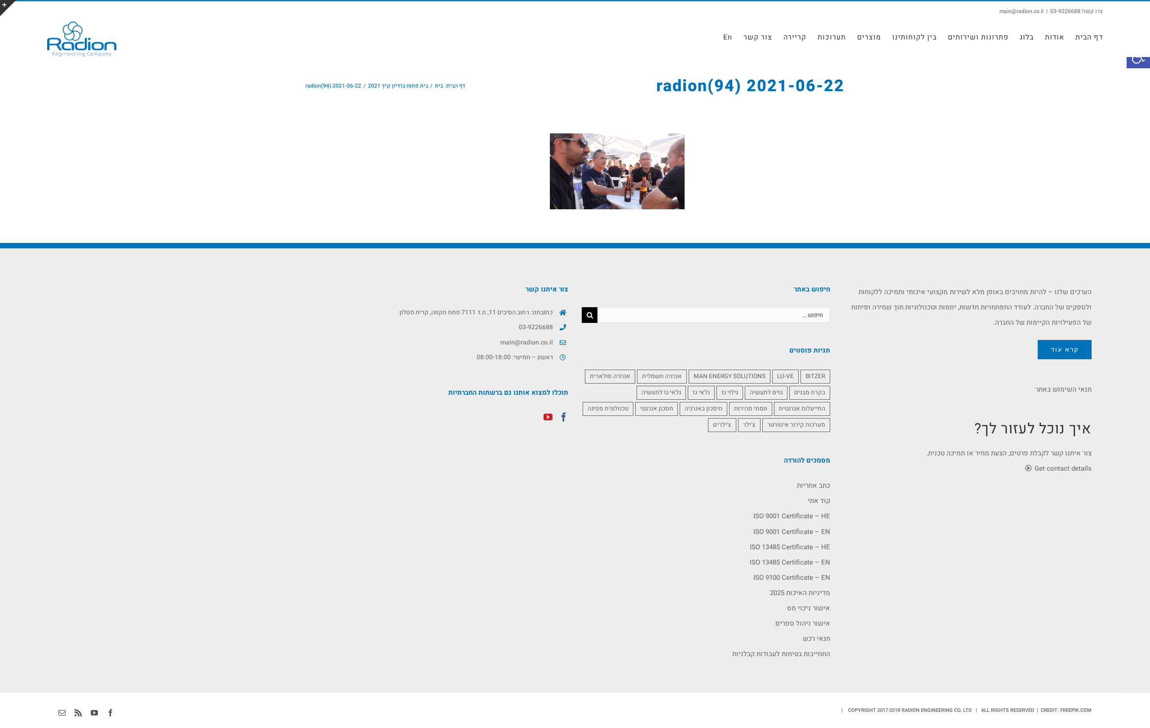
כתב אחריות (813, 485)
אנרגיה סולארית (610, 376)
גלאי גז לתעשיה (661, 392)
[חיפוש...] (713, 315)
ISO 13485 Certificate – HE (790, 547)
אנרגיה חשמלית (662, 376)
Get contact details (1062, 468)
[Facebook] (563, 417)
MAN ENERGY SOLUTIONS (729, 376)
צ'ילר (749, 424)
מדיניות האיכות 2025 (800, 593)
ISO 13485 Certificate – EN (790, 562)
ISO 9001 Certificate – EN (791, 532)
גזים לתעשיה (766, 392)
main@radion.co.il (1022, 11)
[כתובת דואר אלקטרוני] (62, 712)
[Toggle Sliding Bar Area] (8, 8)
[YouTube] (548, 417)
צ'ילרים (722, 424)
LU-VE (785, 376)
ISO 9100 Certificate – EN (791, 577)
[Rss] (78, 712)
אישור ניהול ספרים (802, 623)
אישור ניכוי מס (808, 608)
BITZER (815, 376)
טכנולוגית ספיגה (608, 408)
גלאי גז (701, 392)
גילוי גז (729, 392)
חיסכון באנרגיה (703, 408)
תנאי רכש (816, 639)
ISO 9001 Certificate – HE (791, 516)
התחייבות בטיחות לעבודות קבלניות (781, 654)
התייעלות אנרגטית (802, 408)
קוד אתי (819, 501)
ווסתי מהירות (750, 408)
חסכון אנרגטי (656, 408)
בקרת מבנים (809, 392)
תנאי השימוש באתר (1063, 389)
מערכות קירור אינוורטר (796, 424)
